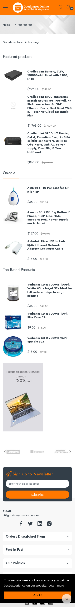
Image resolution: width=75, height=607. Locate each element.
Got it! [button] (37, 595)
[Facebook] (21, 524)
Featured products (17, 56)
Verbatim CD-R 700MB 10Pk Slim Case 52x (47, 315)
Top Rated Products (19, 270)
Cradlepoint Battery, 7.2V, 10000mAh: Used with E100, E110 (47, 75)
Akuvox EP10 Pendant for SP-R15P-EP (48, 190)
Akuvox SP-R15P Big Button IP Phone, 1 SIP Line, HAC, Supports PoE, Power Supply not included (48, 217)
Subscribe (37, 495)
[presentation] (5, 452)
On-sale (9, 173)
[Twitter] (30, 524)
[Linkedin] (40, 524)
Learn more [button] (56, 585)
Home (6, 25)
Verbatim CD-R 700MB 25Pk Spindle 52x (47, 340)
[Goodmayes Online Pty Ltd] (31, 7)
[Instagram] (49, 524)
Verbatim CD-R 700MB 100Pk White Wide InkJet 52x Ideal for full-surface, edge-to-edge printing (49, 290)
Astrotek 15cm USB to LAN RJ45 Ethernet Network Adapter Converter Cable (46, 245)
